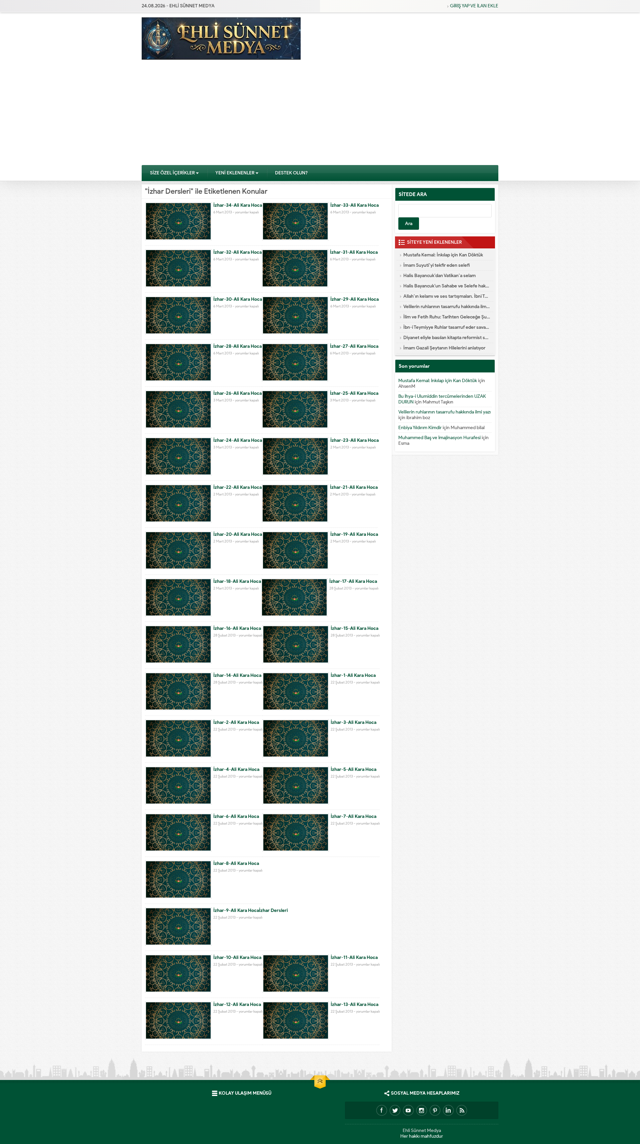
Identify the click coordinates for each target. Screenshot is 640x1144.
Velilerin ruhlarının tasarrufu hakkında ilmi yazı (446, 306)
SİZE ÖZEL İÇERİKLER (172, 173)
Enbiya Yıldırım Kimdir (420, 427)
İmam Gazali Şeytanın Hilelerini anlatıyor (444, 348)
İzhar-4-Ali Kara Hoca (236, 769)
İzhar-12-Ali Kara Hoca (237, 1004)
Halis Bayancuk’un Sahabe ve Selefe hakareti (446, 286)
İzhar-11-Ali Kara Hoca (354, 957)
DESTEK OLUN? (291, 173)
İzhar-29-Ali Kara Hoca (354, 299)
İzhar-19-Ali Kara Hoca (354, 534)
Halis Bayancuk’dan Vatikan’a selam (439, 275)
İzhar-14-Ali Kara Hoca (237, 675)
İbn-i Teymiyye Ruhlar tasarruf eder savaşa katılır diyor (446, 327)
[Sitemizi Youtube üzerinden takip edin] (408, 1110)
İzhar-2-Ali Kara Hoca (236, 722)
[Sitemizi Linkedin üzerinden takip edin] (448, 1110)
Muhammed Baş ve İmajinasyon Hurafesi (439, 437)
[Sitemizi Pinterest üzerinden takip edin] (435, 1110)
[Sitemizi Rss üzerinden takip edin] (462, 1110)
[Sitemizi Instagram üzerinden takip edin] (422, 1110)
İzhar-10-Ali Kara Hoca (237, 957)
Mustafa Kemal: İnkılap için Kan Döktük (443, 255)
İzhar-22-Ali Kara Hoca (237, 487)
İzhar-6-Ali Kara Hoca (236, 816)
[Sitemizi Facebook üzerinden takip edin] (382, 1110)
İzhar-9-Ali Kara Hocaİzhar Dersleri (250, 910)
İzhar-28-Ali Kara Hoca (237, 346)
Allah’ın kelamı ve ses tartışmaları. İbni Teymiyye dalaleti (446, 296)
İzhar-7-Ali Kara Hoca (353, 816)
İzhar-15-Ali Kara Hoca (354, 628)
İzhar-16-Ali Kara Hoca (237, 628)
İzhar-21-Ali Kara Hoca (354, 487)
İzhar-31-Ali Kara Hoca (354, 252)
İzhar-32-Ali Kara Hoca (237, 252)
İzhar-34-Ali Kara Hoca (237, 205)
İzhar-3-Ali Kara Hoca (353, 722)
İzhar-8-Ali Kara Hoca (236, 863)
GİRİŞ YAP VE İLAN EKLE (474, 6)
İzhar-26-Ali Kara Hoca (237, 393)
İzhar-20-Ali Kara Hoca (237, 534)
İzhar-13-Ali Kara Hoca (354, 1004)
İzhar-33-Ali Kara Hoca (354, 205)
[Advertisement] (320, 114)
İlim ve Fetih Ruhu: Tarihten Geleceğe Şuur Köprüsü (446, 317)
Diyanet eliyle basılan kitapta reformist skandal (446, 337)
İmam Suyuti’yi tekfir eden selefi (436, 265)
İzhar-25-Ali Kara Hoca (354, 393)
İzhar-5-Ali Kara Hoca (353, 769)
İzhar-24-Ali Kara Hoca (237, 440)
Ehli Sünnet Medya (422, 1130)
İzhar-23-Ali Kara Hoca (354, 440)
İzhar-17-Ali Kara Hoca (353, 581)
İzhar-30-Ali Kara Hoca (237, 299)
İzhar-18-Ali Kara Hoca (237, 581)
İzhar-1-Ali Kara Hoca (353, 675)
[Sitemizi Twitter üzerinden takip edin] (395, 1110)
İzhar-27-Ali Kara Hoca (354, 346)
